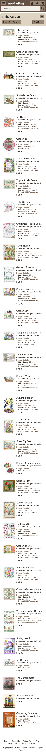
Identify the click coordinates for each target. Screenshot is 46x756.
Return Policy (28, 741)
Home (6, 741)
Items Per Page (10, 22)
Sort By (37, 22)
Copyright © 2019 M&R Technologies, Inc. (19, 748)
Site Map (32, 743)
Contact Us (16, 741)
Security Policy (20, 743)
